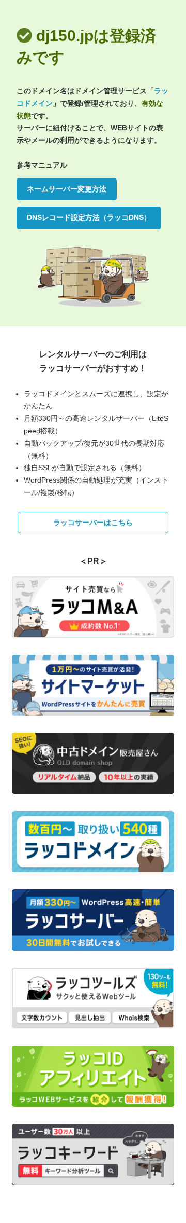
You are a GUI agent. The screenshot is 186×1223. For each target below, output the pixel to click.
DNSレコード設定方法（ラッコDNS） (89, 217)
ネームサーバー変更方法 (66, 189)
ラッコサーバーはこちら (93, 522)
